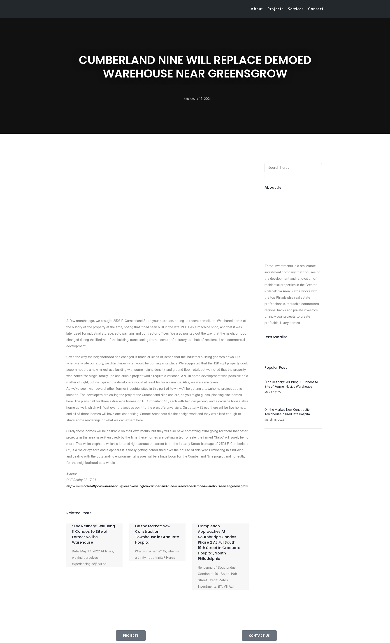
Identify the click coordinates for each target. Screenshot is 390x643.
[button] (64, 499)
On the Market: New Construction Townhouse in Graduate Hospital (157, 534)
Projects (275, 9)
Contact (316, 9)
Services (296, 9)
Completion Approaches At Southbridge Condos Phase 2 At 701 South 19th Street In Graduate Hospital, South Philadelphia (219, 542)
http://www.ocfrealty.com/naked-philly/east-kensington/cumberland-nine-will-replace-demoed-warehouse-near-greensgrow (157, 486)
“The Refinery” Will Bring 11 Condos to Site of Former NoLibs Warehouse (93, 534)
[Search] (274, 176)
